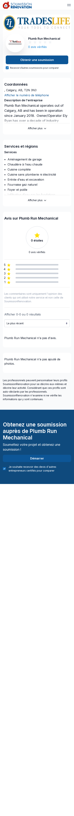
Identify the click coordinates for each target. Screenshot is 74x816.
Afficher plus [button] (35, 128)
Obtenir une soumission (37, 60)
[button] (69, 5)
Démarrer (37, 458)
